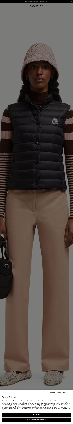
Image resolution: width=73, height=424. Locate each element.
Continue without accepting (59, 392)
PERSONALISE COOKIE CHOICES (36, 419)
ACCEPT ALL (36, 414)
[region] (36, 407)
